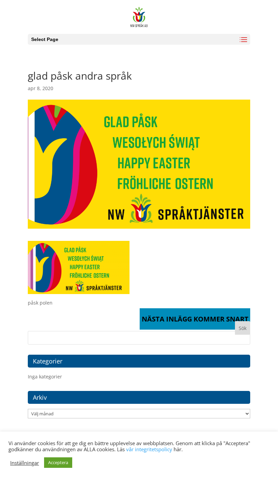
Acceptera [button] (58, 462)
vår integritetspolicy (149, 449)
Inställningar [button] (24, 463)
